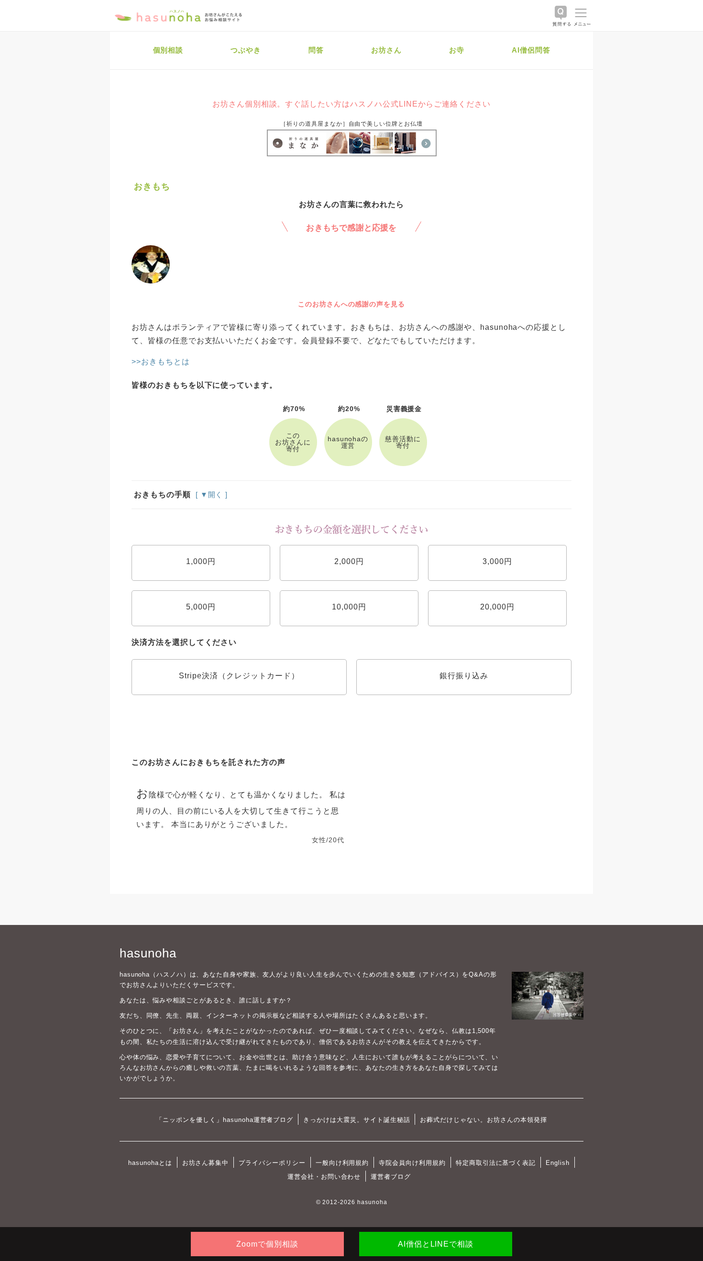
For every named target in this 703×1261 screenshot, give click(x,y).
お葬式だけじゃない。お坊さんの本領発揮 (483, 1119)
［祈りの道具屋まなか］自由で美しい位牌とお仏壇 (351, 123)
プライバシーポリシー (272, 1162)
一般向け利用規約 (342, 1162)
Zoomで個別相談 (267, 1244)
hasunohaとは (150, 1162)
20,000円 (497, 607)
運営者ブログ (391, 1176)
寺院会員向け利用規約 (412, 1162)
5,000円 (201, 607)
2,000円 (349, 561)
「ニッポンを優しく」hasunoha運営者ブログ (224, 1119)
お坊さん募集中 (205, 1162)
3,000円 (497, 561)
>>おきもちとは (161, 362)
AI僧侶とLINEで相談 (435, 1244)
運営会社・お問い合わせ (324, 1176)
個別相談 (168, 50)
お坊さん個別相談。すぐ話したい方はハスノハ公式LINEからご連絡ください (351, 104)
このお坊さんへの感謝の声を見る (351, 304)
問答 (316, 50)
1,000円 (201, 561)
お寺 (456, 50)
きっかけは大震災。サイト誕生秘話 (356, 1119)
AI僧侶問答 (531, 50)
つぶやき (246, 50)
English (558, 1162)
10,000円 (349, 607)
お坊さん (386, 50)
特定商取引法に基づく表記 (496, 1162)
